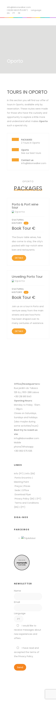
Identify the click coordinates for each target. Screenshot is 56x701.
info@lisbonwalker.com (19, 7)
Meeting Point (21, 481)
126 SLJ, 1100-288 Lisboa (26, 392)
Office (25, 490)
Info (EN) (30, 473)
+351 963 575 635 (23, 450)
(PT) (38, 498)
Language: (36, 10)
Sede (17, 490)
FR (19, 13)
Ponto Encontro (23, 477)
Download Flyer (23, 494)
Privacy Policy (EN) (25, 498)
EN (8, 13)
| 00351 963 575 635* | (17, 10)
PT (14, 13)
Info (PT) (19, 473)
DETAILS (19, 257)
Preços (18, 486)
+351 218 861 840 (22, 396)
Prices (27, 486)
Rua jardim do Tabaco (26, 388)
